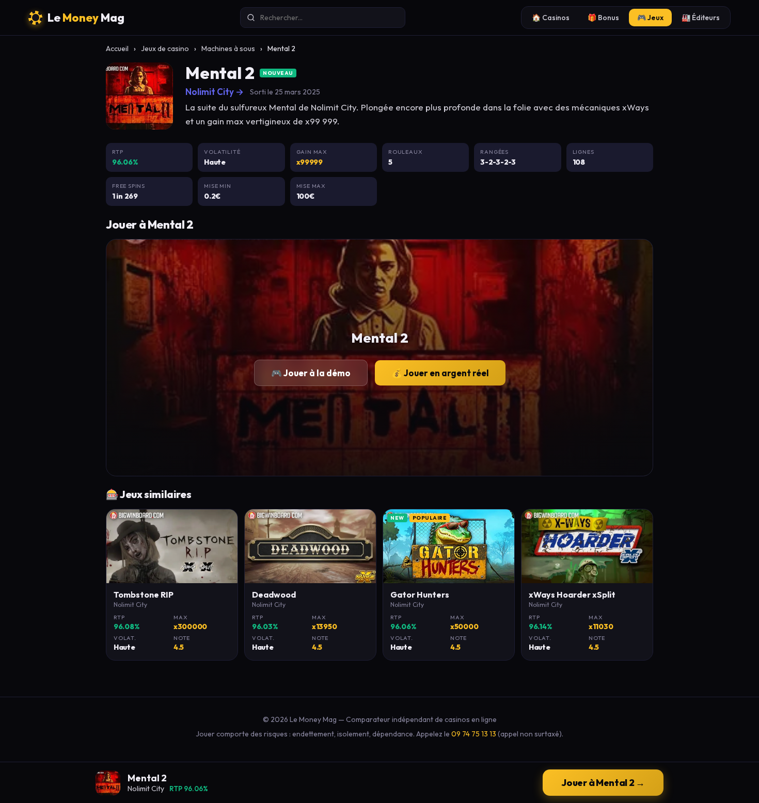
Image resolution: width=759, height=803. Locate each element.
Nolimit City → (214, 91)
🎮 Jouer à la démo (311, 372)
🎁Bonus (603, 17)
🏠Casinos (551, 17)
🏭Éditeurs (701, 17)
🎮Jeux (650, 17)
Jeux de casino (165, 48)
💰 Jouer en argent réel (440, 372)
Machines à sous (228, 48)
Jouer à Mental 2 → (603, 783)
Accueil (117, 48)
